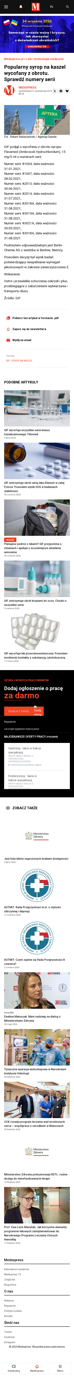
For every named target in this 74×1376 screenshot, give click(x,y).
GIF (7, 360)
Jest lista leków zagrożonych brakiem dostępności (36, 858)
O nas (8, 1291)
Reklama (9, 1300)
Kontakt (8, 1316)
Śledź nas (11, 1323)
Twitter (8, 1332)
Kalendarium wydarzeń (16, 1269)
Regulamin (10, 721)
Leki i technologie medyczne (45, 59)
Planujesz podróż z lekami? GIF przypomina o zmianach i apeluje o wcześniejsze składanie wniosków (33, 548)
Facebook (9, 1337)
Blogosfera (10, 1284)
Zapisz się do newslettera (29, 329)
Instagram (9, 1342)
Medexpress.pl (13, 59)
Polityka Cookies (13, 1311)
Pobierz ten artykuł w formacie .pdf (35, 318)
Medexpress (27, 87)
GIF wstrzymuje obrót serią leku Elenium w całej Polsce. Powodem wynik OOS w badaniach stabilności (34, 487)
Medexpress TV (12, 1274)
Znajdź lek (9, 1279)
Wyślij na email (21, 340)
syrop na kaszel (22, 360)
